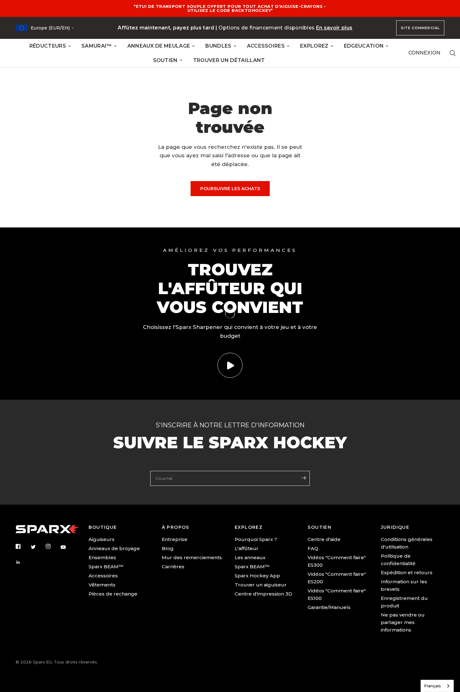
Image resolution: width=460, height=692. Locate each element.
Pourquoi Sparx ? (256, 539)
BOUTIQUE (103, 527)
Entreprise (174, 539)
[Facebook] (22, 546)
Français (432, 685)
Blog (168, 548)
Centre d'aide (324, 539)
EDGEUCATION (364, 46)
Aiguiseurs (102, 539)
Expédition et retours (406, 572)
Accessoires (103, 576)
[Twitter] (37, 547)
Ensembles (102, 557)
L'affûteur (246, 548)
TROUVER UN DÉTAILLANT (229, 60)
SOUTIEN (165, 60)
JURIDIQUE (395, 527)
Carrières (173, 567)
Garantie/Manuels (329, 607)
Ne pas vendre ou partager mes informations (403, 622)
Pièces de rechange (113, 594)
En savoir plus (334, 28)
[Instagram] (52, 546)
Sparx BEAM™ (106, 567)
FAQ (313, 548)
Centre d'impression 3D (263, 594)
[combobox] (437, 686)
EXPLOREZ (314, 46)
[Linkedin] (22, 562)
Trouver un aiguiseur (261, 585)
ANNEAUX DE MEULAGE (158, 46)
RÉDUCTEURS (47, 46)
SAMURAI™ (96, 46)
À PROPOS (175, 527)
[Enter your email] (303, 478)
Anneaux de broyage (114, 548)
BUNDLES (218, 46)
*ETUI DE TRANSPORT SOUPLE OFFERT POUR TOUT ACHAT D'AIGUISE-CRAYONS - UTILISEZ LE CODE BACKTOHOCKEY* (230, 8)
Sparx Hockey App (257, 576)
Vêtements (102, 585)
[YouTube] (67, 547)
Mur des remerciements (192, 557)
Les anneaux (250, 557)
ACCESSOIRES (266, 46)
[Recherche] (453, 53)
